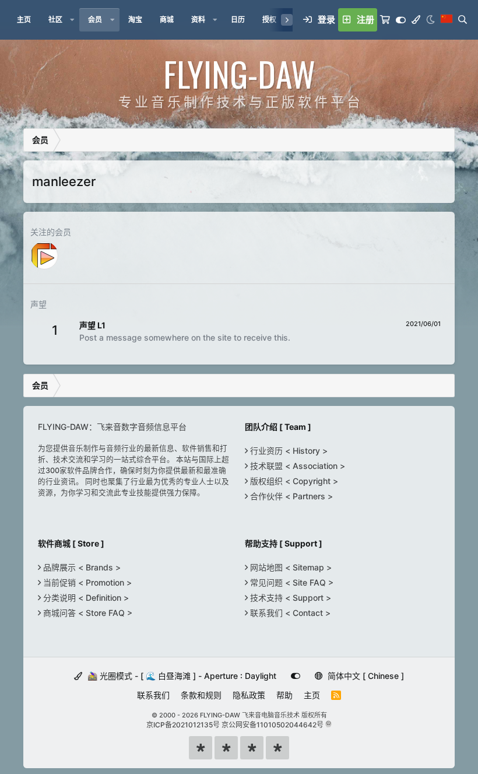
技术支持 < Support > (289, 598)
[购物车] (385, 19)
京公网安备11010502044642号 (273, 724)
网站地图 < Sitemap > (290, 567)
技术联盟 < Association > (296, 466)
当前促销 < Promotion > (86, 582)
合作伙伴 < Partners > (290, 496)
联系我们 (153, 695)
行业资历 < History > (288, 451)
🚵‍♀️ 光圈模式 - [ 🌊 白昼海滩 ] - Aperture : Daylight (180, 676)
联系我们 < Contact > (289, 613)
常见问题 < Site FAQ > (290, 582)
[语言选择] (446, 19)
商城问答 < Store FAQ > (86, 613)
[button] (72, 19)
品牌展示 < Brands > (81, 567)
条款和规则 (201, 695)
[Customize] (401, 19)
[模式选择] (416, 19)
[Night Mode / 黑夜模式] (430, 19)
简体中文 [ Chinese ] (364, 676)
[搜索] (462, 19)
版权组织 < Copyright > (293, 481)
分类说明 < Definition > (85, 598)
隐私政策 (249, 695)
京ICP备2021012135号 (183, 724)
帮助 (284, 695)
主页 (312, 695)
